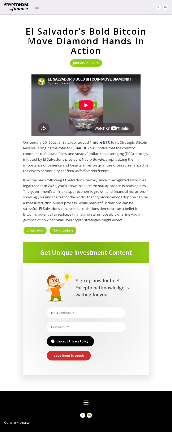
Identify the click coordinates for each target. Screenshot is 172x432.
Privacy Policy (78, 341)
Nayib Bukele (62, 230)
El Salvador (35, 230)
